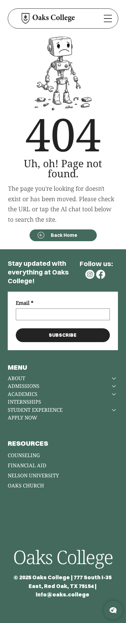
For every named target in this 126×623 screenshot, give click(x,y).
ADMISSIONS (23, 385)
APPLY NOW (22, 417)
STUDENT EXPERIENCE (35, 409)
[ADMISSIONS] (114, 386)
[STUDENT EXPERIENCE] (114, 410)
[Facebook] (100, 274)
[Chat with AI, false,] (113, 610)
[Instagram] (89, 274)
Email (25, 303)
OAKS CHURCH (26, 485)
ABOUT (16, 378)
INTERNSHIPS (24, 401)
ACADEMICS (22, 394)
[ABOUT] (114, 378)
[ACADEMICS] (114, 394)
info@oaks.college (62, 594)
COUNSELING (24, 455)
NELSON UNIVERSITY (33, 475)
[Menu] (108, 18)
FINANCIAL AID (27, 465)
